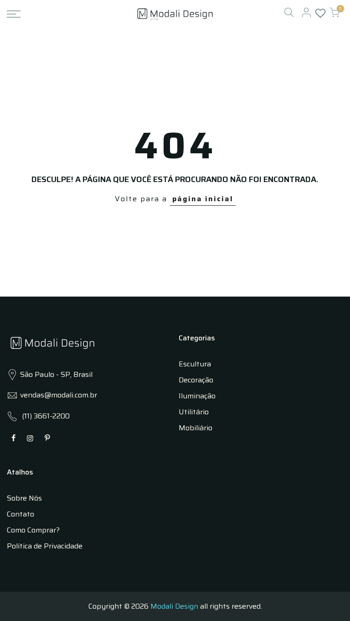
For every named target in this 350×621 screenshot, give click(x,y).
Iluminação (197, 396)
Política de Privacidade (44, 546)
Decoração (196, 380)
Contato (20, 514)
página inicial (202, 198)
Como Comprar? (33, 530)
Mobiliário (195, 427)
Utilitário (194, 411)
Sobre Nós (24, 498)
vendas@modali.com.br (58, 395)
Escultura (195, 364)
